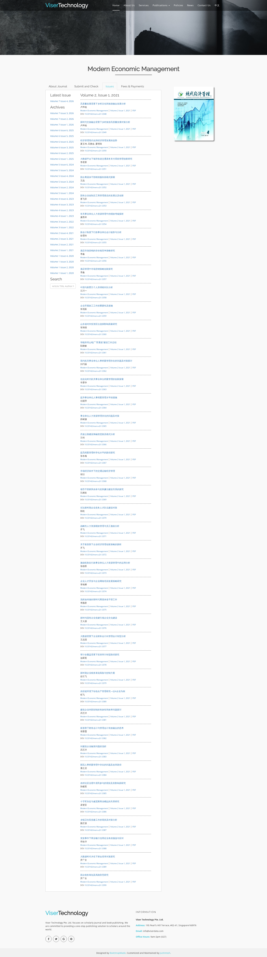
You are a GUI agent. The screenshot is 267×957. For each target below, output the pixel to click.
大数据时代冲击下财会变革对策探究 (97, 856)
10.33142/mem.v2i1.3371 (95, 536)
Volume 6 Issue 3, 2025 (62, 147)
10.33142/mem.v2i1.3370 (95, 518)
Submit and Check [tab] (86, 86)
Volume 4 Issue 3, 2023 (62, 204)
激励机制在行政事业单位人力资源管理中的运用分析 (105, 562)
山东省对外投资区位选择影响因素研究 (98, 323)
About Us (129, 5)
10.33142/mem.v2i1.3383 (95, 756)
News (190, 5)
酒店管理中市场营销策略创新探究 (96, 268)
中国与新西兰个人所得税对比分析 (96, 287)
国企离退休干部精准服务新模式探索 (97, 177)
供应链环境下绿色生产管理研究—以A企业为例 (102, 691)
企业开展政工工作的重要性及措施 (96, 305)
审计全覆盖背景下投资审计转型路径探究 (99, 654)
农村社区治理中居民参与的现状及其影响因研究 (103, 783)
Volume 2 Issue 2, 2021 (62, 244)
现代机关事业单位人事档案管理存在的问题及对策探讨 (106, 360)
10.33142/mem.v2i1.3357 (95, 279)
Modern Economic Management (94, 110)
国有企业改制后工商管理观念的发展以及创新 (102, 195)
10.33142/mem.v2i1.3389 (95, 866)
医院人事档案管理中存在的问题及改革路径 (100, 764)
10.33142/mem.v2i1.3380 (95, 701)
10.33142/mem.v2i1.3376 (95, 628)
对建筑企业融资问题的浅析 (93, 746)
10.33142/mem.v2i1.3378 (95, 665)
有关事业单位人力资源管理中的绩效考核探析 (102, 213)
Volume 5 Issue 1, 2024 (62, 193)
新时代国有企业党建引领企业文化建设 (98, 617)
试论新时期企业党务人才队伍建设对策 (98, 507)
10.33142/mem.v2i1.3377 (95, 646)
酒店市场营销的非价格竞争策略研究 (97, 250)
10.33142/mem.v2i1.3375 (95, 609)
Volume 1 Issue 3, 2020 (62, 261)
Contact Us (204, 5)
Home (116, 5)
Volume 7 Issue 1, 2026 (62, 124)
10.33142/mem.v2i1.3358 (95, 297)
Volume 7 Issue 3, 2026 (62, 113)
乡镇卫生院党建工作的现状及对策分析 (98, 819)
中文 (217, 5)
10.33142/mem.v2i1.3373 (95, 573)
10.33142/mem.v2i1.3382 (95, 738)
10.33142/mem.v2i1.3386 (95, 811)
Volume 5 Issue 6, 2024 (62, 164)
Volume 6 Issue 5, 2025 (62, 136)
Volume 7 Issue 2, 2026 (62, 118)
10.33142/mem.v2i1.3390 (95, 885)
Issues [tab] (110, 86)
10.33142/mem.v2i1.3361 (95, 352)
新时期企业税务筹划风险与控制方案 (97, 672)
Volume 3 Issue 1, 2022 (62, 227)
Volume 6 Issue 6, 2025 (62, 130)
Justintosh (165, 952)
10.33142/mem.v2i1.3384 (95, 775)
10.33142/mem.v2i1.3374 (95, 591)
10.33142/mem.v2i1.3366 (95, 444)
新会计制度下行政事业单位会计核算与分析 (100, 232)
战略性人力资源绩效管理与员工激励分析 (99, 525)
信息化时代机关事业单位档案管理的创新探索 (102, 379)
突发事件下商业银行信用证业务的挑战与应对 (102, 838)
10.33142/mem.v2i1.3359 (95, 316)
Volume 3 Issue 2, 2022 (62, 221)
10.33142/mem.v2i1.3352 (95, 187)
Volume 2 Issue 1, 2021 (62, 250)
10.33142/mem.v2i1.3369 (95, 499)
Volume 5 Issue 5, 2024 (62, 170)
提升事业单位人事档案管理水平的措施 (98, 397)
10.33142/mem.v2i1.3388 (95, 848)
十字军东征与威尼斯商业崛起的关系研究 (99, 801)
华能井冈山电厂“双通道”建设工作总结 (98, 342)
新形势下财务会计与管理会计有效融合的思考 (102, 727)
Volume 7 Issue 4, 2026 (62, 101)
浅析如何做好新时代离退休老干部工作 (98, 599)
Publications (160, 5)
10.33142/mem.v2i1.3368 (95, 481)
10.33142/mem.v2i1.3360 (95, 334)
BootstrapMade (118, 952)
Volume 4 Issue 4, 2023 (62, 198)
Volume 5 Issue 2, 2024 (62, 187)
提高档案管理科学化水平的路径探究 (97, 452)
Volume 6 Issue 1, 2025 (62, 158)
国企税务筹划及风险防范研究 (94, 874)
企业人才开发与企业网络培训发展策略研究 (100, 581)
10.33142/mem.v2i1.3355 (95, 242)
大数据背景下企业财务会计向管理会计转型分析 (103, 636)
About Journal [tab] (58, 86)
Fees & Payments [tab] (132, 86)
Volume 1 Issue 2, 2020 (62, 267)
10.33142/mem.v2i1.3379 (95, 683)
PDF (134, 110)
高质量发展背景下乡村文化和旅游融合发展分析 (103, 103)
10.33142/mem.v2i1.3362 (95, 371)
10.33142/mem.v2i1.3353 (95, 205)
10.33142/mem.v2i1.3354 (95, 224)
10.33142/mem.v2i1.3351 (95, 169)
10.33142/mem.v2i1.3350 (95, 150)
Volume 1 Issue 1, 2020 (62, 273)
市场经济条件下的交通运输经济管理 (97, 470)
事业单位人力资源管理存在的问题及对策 (99, 415)
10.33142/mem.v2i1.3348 (95, 114)
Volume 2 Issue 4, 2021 (62, 233)
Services (144, 5)
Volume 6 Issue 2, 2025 (62, 153)
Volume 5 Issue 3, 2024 (62, 181)
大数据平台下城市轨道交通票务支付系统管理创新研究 (106, 158)
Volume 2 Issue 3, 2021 (62, 238)
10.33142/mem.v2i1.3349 (95, 132)
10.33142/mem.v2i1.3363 (95, 389)
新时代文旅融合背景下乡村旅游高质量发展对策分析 (105, 122)
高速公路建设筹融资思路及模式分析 (97, 434)
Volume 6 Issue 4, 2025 (62, 141)
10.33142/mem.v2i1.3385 (95, 793)
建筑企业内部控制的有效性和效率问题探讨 (100, 709)
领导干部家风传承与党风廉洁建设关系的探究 (102, 489)
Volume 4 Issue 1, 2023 (62, 215)
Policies (178, 5)
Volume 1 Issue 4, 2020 (62, 255)
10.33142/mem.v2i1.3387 (95, 830)
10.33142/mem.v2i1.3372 (95, 554)
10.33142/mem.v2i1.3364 (95, 407)
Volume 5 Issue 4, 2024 (62, 176)
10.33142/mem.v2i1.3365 (95, 426)
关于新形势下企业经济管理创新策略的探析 (100, 544)
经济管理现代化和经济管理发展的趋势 (98, 140)
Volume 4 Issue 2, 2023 (62, 210)
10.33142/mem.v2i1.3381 (95, 720)
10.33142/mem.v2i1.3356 (95, 261)
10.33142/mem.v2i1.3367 (95, 463)
